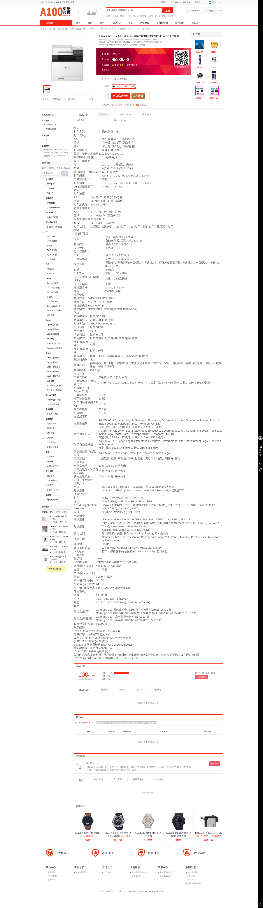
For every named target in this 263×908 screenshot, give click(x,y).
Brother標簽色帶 (53, 376)
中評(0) (122, 689)
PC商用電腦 (52, 250)
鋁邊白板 (50, 273)
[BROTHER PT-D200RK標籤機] (214, 44)
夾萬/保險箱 (52, 480)
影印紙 (157, 16)
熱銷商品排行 (47, 512)
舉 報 (91, 99)
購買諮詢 (146, 114)
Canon (48, 278)
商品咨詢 (98, 779)
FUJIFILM (50, 381)
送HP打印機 (52, 255)
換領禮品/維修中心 (139, 872)
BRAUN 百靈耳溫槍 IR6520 (61, 557)
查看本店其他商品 (56, 569)
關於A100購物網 (194, 883)
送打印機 (49, 212)
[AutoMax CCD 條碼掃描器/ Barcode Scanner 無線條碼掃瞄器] (200, 44)
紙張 (47, 452)
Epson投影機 (52, 500)
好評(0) (104, 689)
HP (47, 232)
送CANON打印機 (54, 311)
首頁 (78, 22)
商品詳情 (83, 115)
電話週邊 (50, 428)
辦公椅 (123, 16)
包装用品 (49, 461)
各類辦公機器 (52, 414)
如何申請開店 (81, 872)
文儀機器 (49, 409)
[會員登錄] (260, 438)
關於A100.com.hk (146, 891)
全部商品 (49, 179)
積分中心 (116, 22)
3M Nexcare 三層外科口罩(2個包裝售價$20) (68, 526)
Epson (48, 320)
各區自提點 (52, 876)
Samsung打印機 (53, 343)
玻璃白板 (50, 269)
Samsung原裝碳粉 (54, 348)
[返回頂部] (260, 904)
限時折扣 (159, 891)
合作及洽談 (192, 872)
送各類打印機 (52, 217)
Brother (49, 353)
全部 (81, 780)
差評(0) (139, 689)
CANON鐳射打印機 (78, 29)
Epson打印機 (52, 325)
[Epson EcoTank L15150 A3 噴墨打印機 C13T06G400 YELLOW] (199, 60)
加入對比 (71, 99)
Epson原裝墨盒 (53, 334)
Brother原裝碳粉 (53, 362)
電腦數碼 (49, 419)
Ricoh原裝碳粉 (53, 404)
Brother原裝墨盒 (53, 367)
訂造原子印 (51, 442)
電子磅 (136, 16)
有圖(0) (157, 689)
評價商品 (203, 677)
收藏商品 (57, 99)
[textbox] (134, 10)
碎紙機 (115, 16)
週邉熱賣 (50, 315)
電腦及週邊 (51, 424)
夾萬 (129, 16)
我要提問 (214, 764)
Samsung (50, 339)
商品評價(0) (84, 690)
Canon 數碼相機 (53, 306)
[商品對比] (260, 469)
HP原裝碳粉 (52, 241)
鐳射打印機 (62, 29)
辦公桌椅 (50, 476)
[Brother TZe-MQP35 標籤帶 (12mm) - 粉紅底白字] (214, 75)
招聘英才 (191, 876)
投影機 (48, 495)
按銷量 (59, 168)
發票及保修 (138, 779)
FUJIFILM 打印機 (54, 386)
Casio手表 (50, 184)
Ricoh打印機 (51, 395)
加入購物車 (122, 95)
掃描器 (50, 246)
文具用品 (49, 438)
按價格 (51, 168)
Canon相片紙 (52, 301)
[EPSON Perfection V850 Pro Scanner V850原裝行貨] (200, 75)
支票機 (170, 16)
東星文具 (196, 22)
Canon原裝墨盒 (53, 292)
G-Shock (50, 188)
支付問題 (118, 779)
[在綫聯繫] (260, 462)
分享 (46, 99)
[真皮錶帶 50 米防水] (88, 821)
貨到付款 (107, 872)
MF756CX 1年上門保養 (125, 86)
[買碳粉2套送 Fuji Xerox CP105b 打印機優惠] (214, 90)
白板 (164, 16)
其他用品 (49, 485)
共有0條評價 (132, 65)
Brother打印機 (53, 358)
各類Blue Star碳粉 (54, 227)
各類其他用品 (52, 490)
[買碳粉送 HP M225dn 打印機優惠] (200, 90)
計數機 (150, 16)
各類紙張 (50, 457)
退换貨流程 (136, 876)
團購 (90, 22)
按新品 (44, 168)
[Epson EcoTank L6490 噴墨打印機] (214, 60)
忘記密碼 (51, 880)
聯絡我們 (191, 880)
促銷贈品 (158, 779)
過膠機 (143, 16)
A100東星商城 (59, 2)
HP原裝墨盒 (52, 259)
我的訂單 (162, 2)
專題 (130, 22)
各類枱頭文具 (52, 447)
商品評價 (104, 114)
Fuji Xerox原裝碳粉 (55, 390)
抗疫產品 (49, 198)
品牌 (102, 22)
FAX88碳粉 (50, 203)
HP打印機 (51, 236)
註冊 (73, 2)
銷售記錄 (126, 114)
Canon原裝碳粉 (53, 288)
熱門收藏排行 (61, 512)
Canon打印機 (52, 283)
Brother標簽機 (53, 371)
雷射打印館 (162, 22)
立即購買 (138, 95)
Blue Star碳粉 (51, 222)
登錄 (68, 2)
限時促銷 (179, 22)
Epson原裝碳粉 (53, 329)
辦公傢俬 (49, 471)
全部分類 (50, 23)
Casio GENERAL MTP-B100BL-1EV (88, 836)
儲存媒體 (50, 433)
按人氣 (67, 168)
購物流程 (144, 22)
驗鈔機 (108, 16)
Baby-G (50, 193)
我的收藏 (174, 2)
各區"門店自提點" (166, 872)
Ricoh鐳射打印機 (54, 400)
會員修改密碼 (165, 876)
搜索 (65, 173)
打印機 (52, 29)
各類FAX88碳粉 (53, 208)
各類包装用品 (52, 466)
